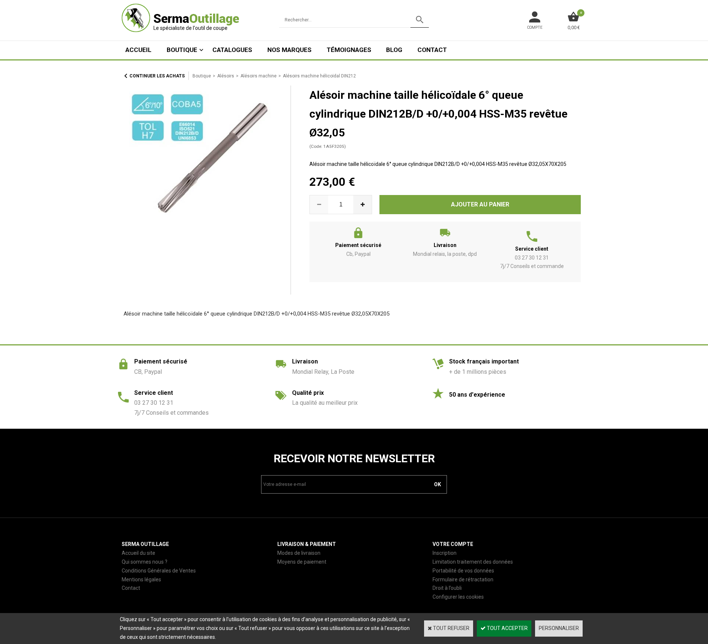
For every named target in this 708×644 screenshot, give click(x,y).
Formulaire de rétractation (463, 579)
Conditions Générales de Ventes (159, 571)
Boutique (182, 49)
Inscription (445, 553)
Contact (432, 49)
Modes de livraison (298, 553)
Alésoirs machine (258, 76)
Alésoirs (225, 76)
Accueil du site (138, 553)
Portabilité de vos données (463, 571)
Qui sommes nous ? (144, 562)
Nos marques (289, 49)
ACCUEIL (138, 49)
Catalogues (232, 49)
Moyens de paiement (301, 562)
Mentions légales (141, 579)
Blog (394, 49)
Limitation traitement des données (473, 562)
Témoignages (349, 49)
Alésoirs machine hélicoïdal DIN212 (319, 76)
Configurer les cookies (458, 597)
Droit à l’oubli (447, 588)
